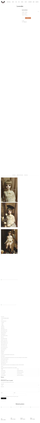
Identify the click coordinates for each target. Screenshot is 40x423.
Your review (2, 386)
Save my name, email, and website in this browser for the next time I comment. (10, 396)
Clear (38, 11)
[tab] (14, 175)
